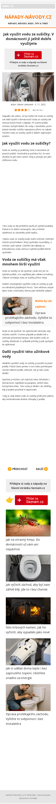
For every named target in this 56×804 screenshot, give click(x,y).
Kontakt (33, 798)
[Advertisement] (28, 193)
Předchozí (19, 469)
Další (40, 469)
